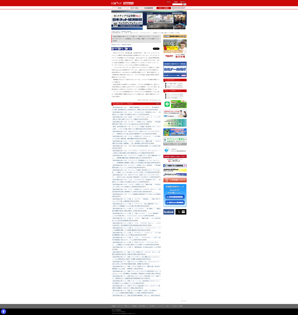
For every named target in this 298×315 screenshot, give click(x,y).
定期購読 (176, 2)
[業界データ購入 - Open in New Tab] (121, 48)
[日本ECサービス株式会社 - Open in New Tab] (175, 104)
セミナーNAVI (134, 8)
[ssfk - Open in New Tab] (175, 141)
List (157, 103)
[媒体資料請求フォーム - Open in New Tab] (175, 36)
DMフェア (178, 8)
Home (119, 8)
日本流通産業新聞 (149, 8)
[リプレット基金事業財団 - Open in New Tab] (175, 150)
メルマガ (168, 2)
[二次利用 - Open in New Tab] (175, 180)
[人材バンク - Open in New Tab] (175, 158)
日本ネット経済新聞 (163, 8)
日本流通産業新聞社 (122, 3)
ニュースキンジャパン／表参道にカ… (175, 85)
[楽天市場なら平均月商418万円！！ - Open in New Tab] (175, 49)
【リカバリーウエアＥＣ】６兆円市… (175, 96)
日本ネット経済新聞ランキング (173, 90)
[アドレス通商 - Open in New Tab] (175, 113)
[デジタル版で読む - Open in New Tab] (128, 48)
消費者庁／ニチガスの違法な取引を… (175, 87)
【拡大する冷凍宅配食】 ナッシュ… (175, 97)
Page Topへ (183, 301)
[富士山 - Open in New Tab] (175, 175)
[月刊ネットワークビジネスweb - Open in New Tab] (175, 170)
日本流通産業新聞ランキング (172, 79)
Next (184, 70)
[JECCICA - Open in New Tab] (175, 123)
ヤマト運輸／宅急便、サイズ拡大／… (175, 83)
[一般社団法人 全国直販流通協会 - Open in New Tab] (175, 132)
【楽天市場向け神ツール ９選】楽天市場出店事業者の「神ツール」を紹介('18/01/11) (136, 295)
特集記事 (129, 31)
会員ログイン (183, 2)
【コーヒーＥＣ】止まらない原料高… (175, 94)
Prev (166, 70)
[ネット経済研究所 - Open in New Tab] (175, 70)
